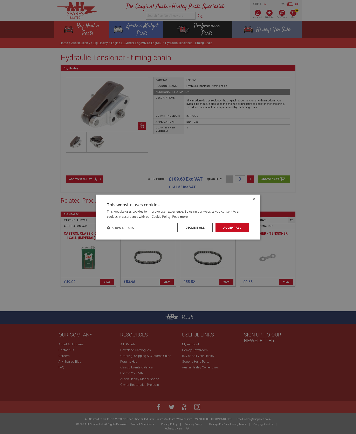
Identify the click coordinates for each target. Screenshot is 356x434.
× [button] (253, 199)
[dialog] (178, 217)
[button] (120, 227)
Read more (180, 216)
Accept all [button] (232, 227)
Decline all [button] (195, 227)
